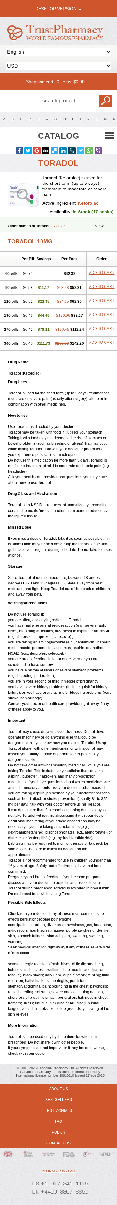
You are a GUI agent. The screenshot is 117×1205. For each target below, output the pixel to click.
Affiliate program (58, 1170)
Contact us (58, 1143)
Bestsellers (58, 1100)
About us (58, 1089)
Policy (59, 1132)
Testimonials (58, 1110)
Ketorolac (88, 203)
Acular (59, 226)
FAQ (58, 1121)
